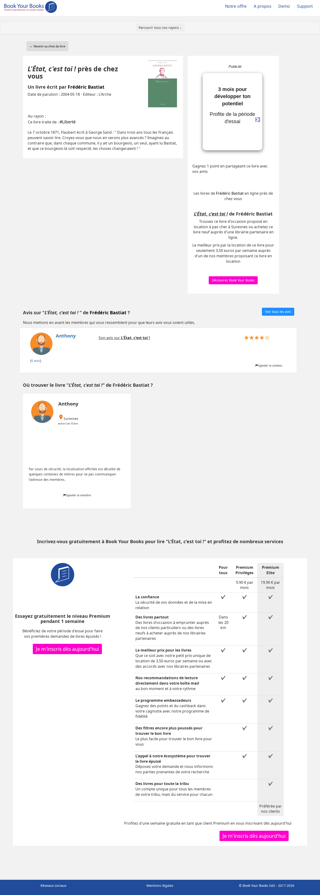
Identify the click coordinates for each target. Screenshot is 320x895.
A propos (262, 6)
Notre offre (236, 6)
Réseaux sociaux (53, 885)
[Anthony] (53, 345)
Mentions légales (159, 885)
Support (305, 6)
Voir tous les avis (278, 311)
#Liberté (68, 122)
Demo (284, 6)
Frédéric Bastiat (86, 87)
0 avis (35, 360)
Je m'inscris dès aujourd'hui (67, 649)
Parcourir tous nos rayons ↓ (160, 27)
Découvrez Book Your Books (233, 280)
